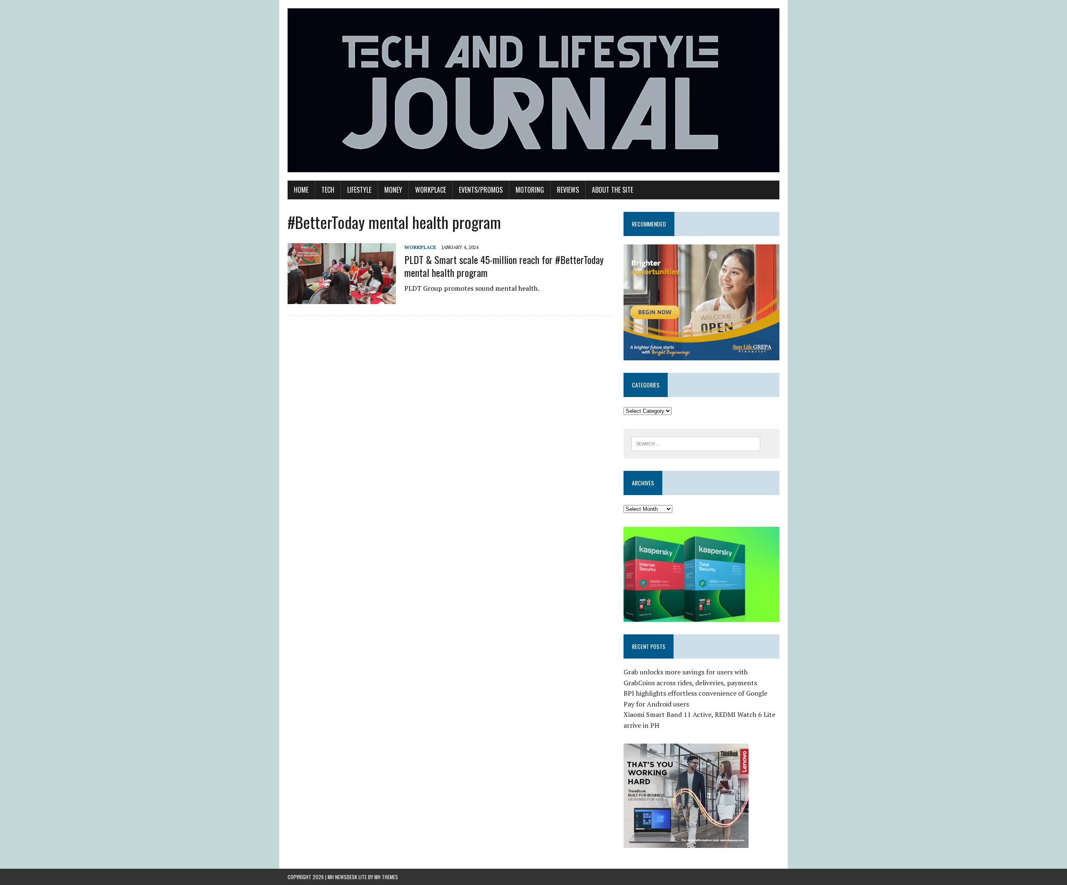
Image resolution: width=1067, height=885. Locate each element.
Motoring (530, 190)
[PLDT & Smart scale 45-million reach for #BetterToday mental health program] (342, 298)
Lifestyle (359, 190)
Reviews (568, 190)
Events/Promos (481, 190)
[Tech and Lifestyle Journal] (533, 90)
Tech (327, 190)
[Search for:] (695, 443)
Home (301, 190)
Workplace (430, 190)
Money (393, 190)
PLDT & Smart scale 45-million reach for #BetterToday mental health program (504, 266)
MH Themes (386, 876)
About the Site (612, 190)
